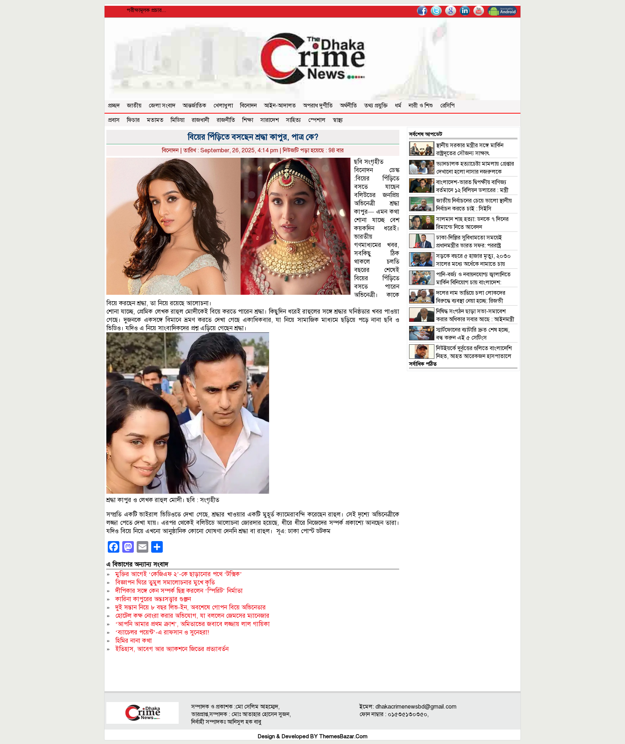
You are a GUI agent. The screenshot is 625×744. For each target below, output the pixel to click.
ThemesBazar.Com (343, 736)
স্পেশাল (317, 120)
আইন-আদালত (280, 105)
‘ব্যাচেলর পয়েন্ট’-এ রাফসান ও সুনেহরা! (162, 632)
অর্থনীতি (348, 105)
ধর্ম (398, 105)
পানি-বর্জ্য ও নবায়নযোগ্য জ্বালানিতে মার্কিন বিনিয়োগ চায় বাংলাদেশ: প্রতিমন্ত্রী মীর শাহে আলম (460, 282)
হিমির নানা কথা (133, 641)
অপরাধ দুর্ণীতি (318, 105)
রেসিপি (447, 105)
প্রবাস (114, 120)
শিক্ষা (247, 120)
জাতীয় (134, 105)
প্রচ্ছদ (114, 105)
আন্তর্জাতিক (194, 105)
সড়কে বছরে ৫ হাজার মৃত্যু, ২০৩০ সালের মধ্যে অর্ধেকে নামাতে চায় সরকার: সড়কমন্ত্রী (460, 264)
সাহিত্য (293, 120)
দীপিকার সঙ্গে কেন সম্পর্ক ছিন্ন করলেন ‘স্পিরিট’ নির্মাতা (179, 591)
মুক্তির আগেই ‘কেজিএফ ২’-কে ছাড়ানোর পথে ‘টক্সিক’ (178, 574)
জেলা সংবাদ (162, 105)
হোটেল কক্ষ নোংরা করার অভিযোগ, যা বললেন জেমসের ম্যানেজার (192, 616)
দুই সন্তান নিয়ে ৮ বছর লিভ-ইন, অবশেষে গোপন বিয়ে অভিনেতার (190, 607)
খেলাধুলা (223, 105)
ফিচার (133, 120)
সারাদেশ (269, 120)
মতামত (155, 120)
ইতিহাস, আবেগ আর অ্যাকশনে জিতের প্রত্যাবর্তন (172, 649)
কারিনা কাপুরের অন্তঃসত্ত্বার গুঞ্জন (153, 599)
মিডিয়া (177, 120)
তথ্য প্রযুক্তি (376, 105)
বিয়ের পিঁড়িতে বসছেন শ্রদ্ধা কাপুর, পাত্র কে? (253, 137)
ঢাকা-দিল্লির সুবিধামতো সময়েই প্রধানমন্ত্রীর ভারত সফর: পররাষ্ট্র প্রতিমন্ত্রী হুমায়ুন (455, 245)
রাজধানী (200, 120)
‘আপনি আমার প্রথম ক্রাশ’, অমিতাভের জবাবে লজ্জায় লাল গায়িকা (192, 624)
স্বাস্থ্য (338, 120)
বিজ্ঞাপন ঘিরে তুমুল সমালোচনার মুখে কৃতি (165, 582)
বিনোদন (248, 105)
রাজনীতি (226, 120)
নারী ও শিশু (421, 105)
